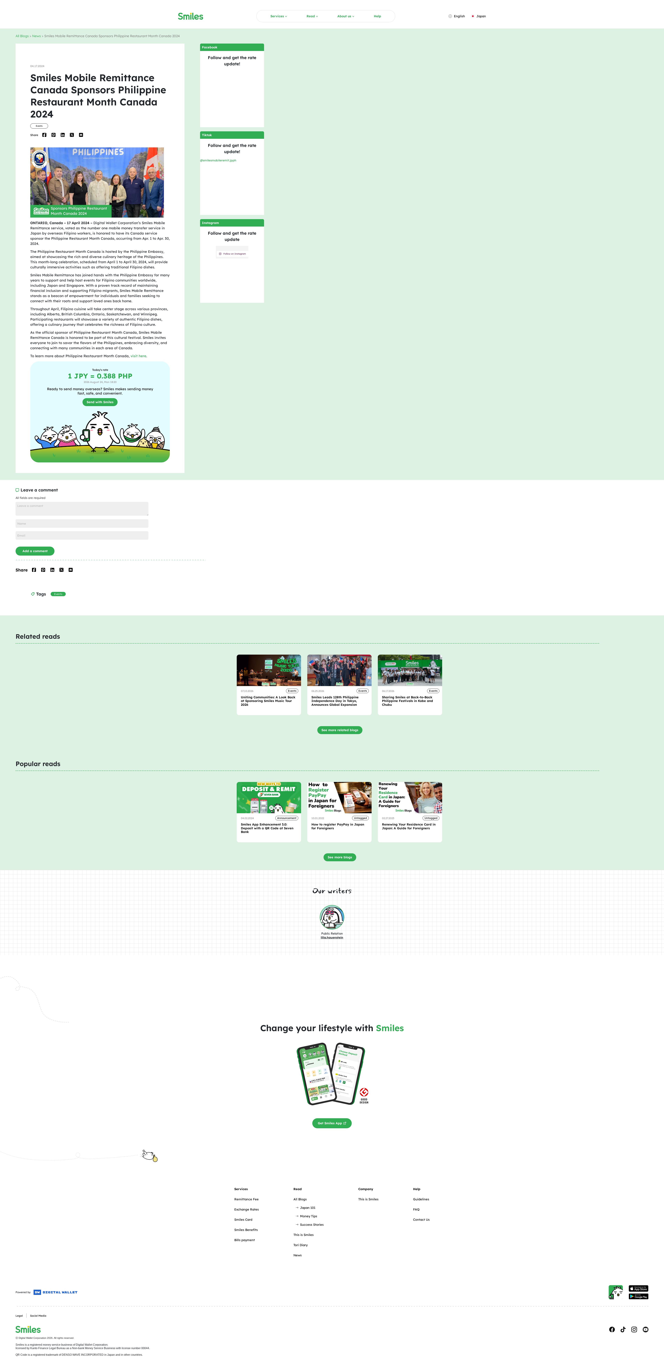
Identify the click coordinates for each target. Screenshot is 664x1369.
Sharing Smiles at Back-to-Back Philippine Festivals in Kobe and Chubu (407, 701)
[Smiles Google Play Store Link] (638, 1296)
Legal (19, 1315)
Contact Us (421, 1220)
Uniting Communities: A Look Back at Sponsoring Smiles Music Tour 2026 (268, 701)
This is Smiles (303, 1235)
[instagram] (634, 1329)
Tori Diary (300, 1245)
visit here (138, 356)
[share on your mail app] (81, 135)
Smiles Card (243, 1220)
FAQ (416, 1209)
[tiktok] (623, 1329)
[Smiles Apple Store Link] (638, 1288)
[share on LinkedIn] (63, 135)
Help (377, 16)
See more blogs (340, 857)
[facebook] (612, 1329)
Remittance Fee (246, 1199)
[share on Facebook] (44, 135)
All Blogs (23, 36)
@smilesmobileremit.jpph (218, 160)
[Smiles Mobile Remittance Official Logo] (190, 16)
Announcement (286, 818)
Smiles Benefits (246, 1230)
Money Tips (308, 1216)
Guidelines (421, 1199)
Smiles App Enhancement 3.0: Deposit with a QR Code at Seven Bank (267, 828)
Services (277, 16)
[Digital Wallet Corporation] (55, 1292)
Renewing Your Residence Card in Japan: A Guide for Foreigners (409, 826)
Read (311, 16)
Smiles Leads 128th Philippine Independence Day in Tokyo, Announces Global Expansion (335, 701)
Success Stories (312, 1225)
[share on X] (72, 135)
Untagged (360, 818)
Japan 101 (307, 1208)
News (37, 36)
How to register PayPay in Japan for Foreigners (337, 826)
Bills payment (244, 1240)
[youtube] (645, 1329)
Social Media (38, 1315)
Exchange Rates (246, 1209)
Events (39, 126)
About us (344, 16)
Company (365, 1189)
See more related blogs (339, 730)
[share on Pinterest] (53, 135)
